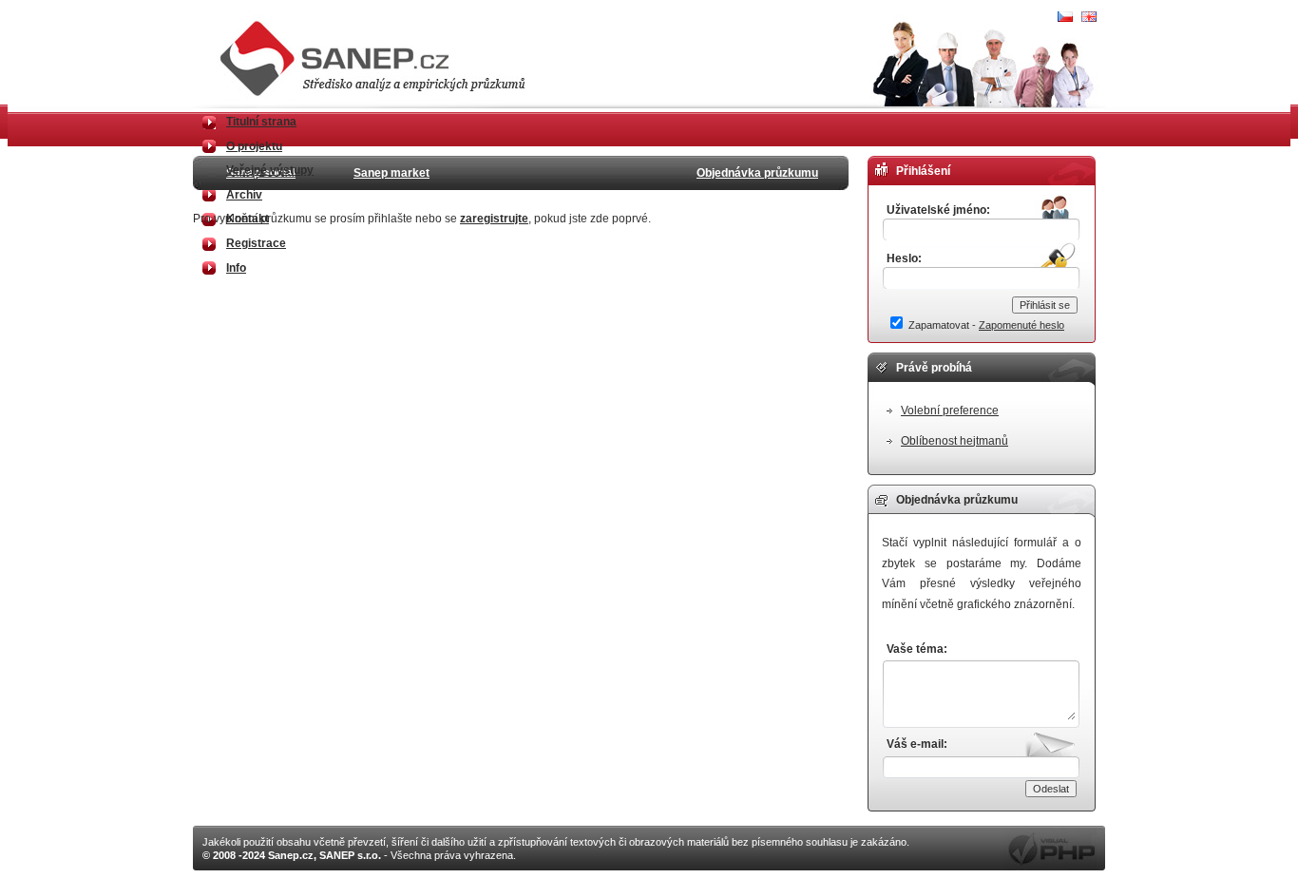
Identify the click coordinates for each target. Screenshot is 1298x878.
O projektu (254, 146)
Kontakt (247, 218)
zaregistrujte (494, 218)
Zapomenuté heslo (1021, 325)
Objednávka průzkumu (757, 173)
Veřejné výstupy (270, 170)
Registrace (256, 243)
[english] (1089, 18)
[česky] (1065, 18)
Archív (244, 194)
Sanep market (391, 173)
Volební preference (950, 410)
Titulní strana (261, 121)
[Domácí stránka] (380, 95)
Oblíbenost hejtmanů (954, 441)
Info (236, 268)
